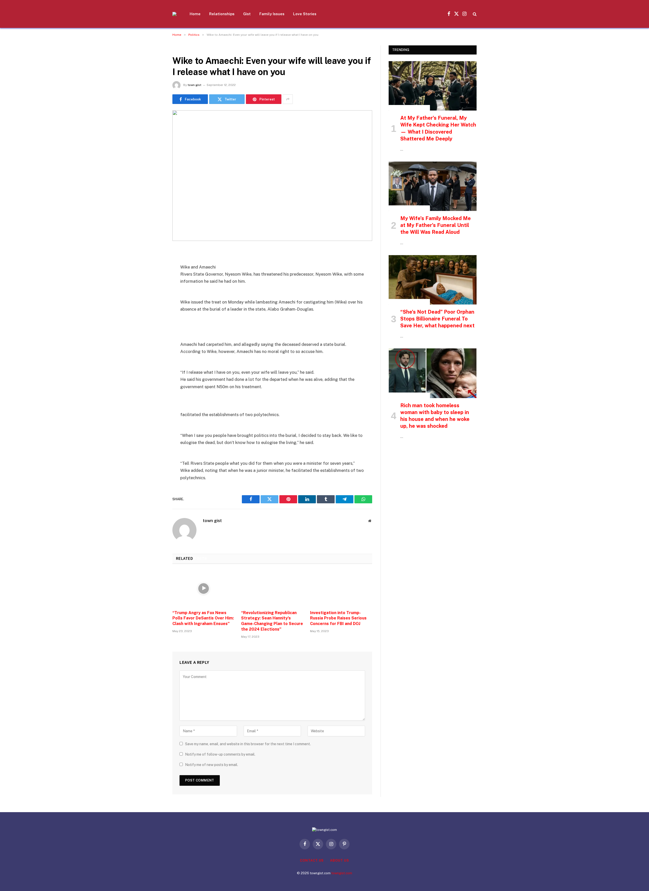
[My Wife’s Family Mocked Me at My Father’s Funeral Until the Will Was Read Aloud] (433, 186)
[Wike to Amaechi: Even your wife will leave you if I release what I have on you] (272, 175)
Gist (247, 14)
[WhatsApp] (155, 331)
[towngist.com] (174, 14)
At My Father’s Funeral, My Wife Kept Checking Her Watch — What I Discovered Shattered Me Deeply (438, 128)
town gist (194, 85)
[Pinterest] (155, 305)
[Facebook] (155, 266)
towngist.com (341, 873)
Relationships (222, 14)
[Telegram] (155, 318)
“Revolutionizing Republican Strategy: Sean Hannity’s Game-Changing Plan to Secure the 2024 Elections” (272, 621)
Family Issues (271, 14)
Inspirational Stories (409, 107)
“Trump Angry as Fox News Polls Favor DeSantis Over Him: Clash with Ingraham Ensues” (203, 618)
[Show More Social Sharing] (288, 99)
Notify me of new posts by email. (211, 765)
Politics (181, 48)
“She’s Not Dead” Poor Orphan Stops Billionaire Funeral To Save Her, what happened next (437, 319)
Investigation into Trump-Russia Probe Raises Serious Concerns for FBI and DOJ (338, 618)
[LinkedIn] (155, 292)
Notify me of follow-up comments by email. (220, 754)
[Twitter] (155, 279)
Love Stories (304, 14)
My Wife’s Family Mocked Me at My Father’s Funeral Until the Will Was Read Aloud (435, 225)
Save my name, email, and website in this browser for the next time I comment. (248, 744)
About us (339, 860)
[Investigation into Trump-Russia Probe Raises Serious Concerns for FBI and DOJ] (341, 588)
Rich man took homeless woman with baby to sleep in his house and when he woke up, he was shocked (435, 415)
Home (195, 14)
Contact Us (312, 860)
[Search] (474, 14)
